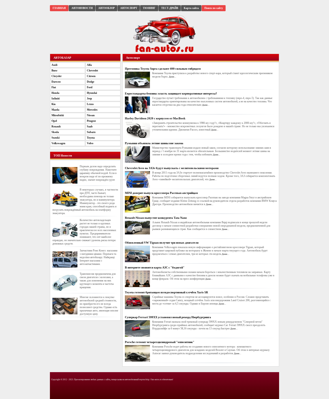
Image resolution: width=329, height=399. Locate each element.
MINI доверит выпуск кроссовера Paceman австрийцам (161, 193)
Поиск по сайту (213, 8)
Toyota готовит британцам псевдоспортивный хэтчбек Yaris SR (166, 292)
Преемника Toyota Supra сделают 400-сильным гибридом (163, 68)
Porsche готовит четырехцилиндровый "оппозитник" (159, 342)
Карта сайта (191, 8)
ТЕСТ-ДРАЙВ (169, 8)
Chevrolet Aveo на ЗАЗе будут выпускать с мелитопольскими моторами (171, 168)
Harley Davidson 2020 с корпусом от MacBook (155, 118)
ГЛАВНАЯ (59, 8)
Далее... (172, 76)
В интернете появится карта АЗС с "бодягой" (154, 267)
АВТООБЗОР (106, 8)
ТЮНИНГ (149, 8)
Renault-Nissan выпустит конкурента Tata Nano (156, 217)
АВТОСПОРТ (128, 8)
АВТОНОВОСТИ (82, 8)
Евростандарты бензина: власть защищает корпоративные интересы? (171, 93)
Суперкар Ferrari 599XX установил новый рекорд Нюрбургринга (168, 317)
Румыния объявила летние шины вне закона (154, 143)
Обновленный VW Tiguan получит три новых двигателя (162, 242)
